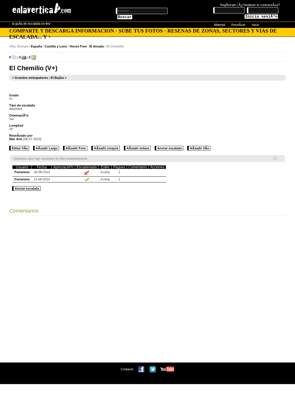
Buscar (125, 17)
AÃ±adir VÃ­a (199, 148)
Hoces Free (78, 46)
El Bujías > (59, 77)
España (36, 46)
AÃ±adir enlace (137, 148)
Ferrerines (22, 172)
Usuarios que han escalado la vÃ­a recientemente (50, 158)
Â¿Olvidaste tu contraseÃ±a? (259, 5)
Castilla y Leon (56, 46)
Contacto (127, 369)
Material (219, 24)
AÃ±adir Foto (76, 148)
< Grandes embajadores (30, 77)
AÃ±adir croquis (106, 148)
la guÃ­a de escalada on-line (31, 23)
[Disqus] (147, 291)
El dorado (96, 46)
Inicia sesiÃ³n (261, 16)
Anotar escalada (169, 148)
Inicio (255, 24)
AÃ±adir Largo (47, 148)
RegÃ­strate (228, 5)
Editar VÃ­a (20, 148)
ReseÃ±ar (238, 24)
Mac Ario (15, 139)
